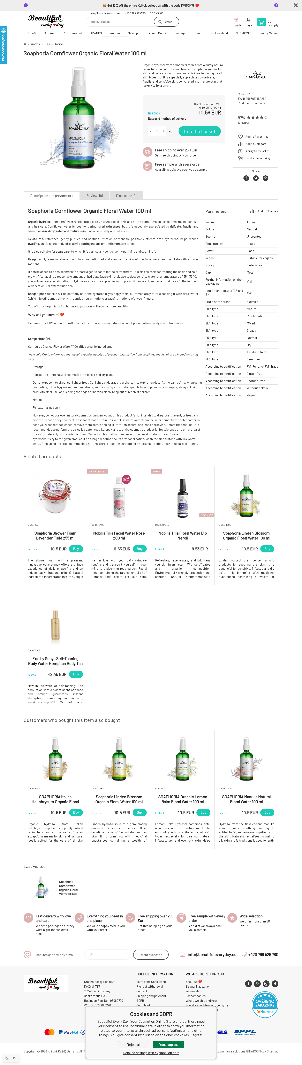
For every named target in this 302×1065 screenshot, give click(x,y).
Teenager (180, 33)
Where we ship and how (201, 1000)
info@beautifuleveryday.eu (106, 13)
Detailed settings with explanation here (151, 1053)
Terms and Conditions (151, 981)
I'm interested (72, 33)
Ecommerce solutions (231, 1051)
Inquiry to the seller (257, 151)
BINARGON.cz (255, 1051)
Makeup (133, 33)
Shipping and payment (151, 996)
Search (168, 22)
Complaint (143, 1005)
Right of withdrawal (149, 986)
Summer (49, 33)
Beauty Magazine (269, 33)
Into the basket (199, 131)
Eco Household (218, 33)
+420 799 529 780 (135, 13)
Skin (47, 44)
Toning (59, 44)
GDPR (140, 1000)
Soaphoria (258, 103)
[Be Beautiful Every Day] (25, 44)
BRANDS (96, 33)
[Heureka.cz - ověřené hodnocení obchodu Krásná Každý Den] (265, 1017)
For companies (196, 996)
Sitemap (272, 1051)
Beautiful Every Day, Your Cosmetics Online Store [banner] (48, 20)
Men (197, 33)
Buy (76, 549)
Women (115, 33)
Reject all (134, 1045)
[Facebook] (248, 983)
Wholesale (192, 991)
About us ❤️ (194, 981)
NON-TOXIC (243, 33)
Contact (141, 991)
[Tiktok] (275, 983)
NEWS (32, 33)
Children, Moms (156, 33)
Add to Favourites (257, 136)
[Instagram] (266, 983)
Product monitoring (258, 158)
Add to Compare (256, 143)
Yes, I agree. (168, 1045)
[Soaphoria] (255, 85)
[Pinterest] (257, 983)
